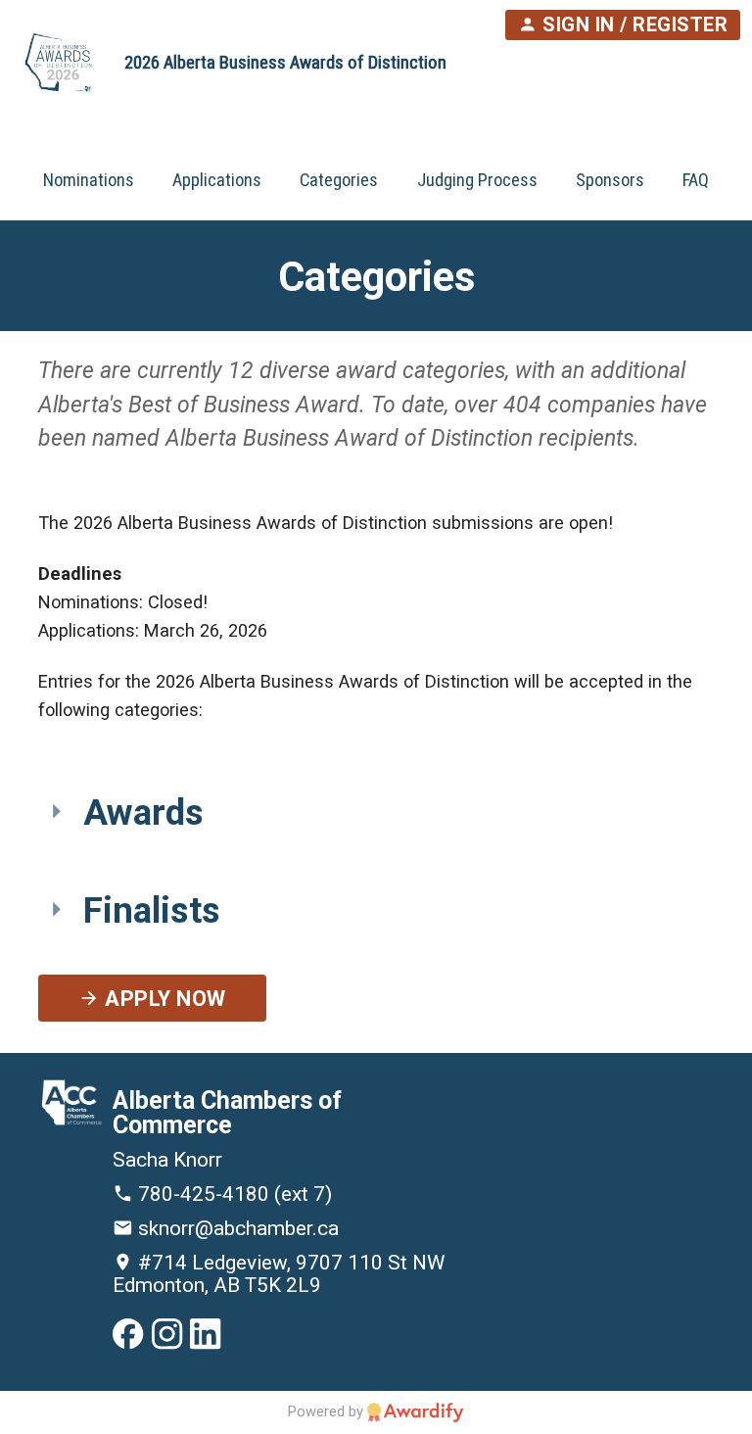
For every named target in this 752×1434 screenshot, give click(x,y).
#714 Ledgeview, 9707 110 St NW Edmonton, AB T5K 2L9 (279, 1274)
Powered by (327, 1411)
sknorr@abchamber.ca (236, 1228)
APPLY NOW (163, 999)
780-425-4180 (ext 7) (232, 1194)
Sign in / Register (633, 25)
